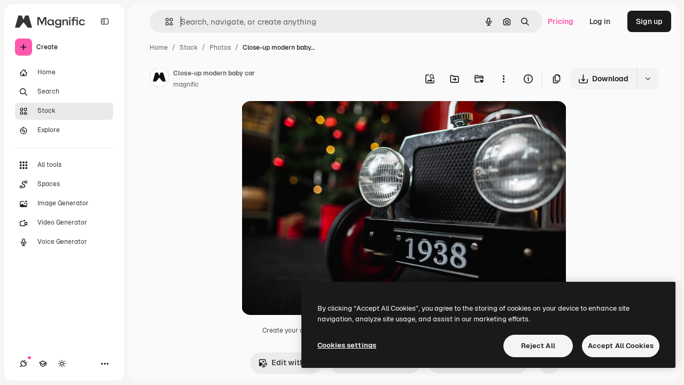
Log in (599, 21)
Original (310, 122)
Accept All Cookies (621, 345)
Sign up (649, 21)
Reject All (538, 345)
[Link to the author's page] (159, 79)
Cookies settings (346, 345)
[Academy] (42, 363)
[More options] (503, 78)
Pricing (560, 21)
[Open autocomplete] (165, 22)
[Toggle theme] (62, 363)
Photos (220, 47)
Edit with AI (292, 362)
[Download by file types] (647, 78)
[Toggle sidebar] (104, 21)
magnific (186, 84)
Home (159, 47)
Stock (189, 47)
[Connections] (23, 363)
